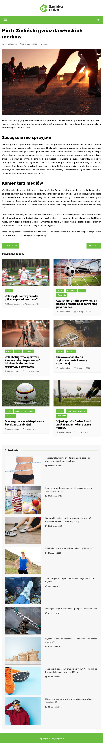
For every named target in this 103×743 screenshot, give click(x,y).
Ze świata (62, 295)
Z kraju (82, 291)
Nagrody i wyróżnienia (24, 411)
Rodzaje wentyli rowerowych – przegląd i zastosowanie (71, 608)
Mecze (45, 44)
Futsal (8, 351)
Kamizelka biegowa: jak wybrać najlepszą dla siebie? (69, 548)
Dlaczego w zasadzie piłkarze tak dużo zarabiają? (24, 423)
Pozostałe (71, 291)
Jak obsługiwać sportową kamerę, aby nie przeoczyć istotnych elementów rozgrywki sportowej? (22, 361)
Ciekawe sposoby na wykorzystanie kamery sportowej (71, 360)
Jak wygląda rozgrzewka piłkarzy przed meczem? (21, 297)
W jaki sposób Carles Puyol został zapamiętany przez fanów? (73, 424)
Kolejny (92, 245)
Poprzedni (12, 245)
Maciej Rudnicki (11, 44)
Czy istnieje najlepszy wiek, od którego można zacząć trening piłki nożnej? (77, 304)
